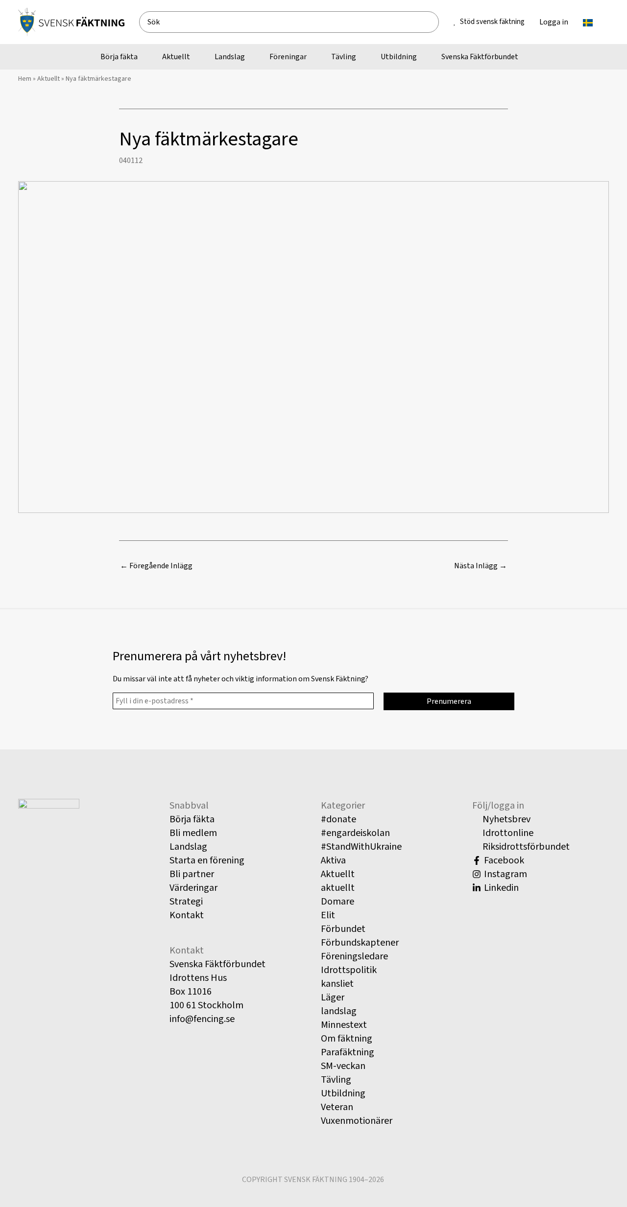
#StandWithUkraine (361, 847)
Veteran (337, 1107)
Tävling (336, 1080)
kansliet (337, 984)
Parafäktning (347, 1052)
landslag (339, 1011)
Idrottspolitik (349, 970)
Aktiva (333, 860)
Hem (24, 79)
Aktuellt (48, 79)
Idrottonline (507, 833)
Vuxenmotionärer (356, 1121)
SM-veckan (343, 1066)
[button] (597, 22)
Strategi (186, 901)
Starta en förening (206, 860)
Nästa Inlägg (480, 565)
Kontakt (186, 915)
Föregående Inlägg (156, 565)
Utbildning (343, 1093)
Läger (332, 997)
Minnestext (344, 1025)
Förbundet (343, 929)
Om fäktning (346, 1038)
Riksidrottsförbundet (525, 847)
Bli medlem (193, 833)
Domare (337, 901)
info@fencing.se (202, 1019)
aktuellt (338, 888)
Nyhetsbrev (506, 819)
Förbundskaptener (360, 943)
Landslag (188, 847)
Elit (328, 915)
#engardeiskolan (355, 833)
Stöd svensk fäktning (492, 22)
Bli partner (191, 874)
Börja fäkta (192, 819)
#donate (338, 819)
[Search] (435, 22)
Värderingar (193, 888)
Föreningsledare (354, 956)
